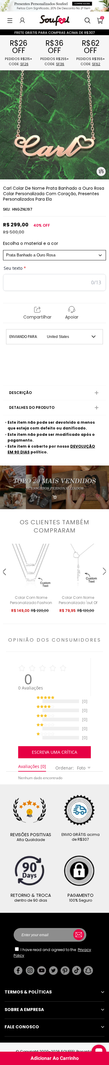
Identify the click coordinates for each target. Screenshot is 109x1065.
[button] (10, 20)
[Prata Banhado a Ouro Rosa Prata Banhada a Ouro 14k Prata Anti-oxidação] (54, 255)
